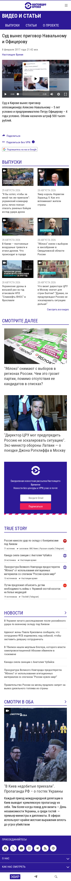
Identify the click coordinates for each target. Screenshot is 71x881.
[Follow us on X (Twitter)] (13, 848)
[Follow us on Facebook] (5, 848)
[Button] (11, 137)
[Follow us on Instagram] (29, 848)
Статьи (31, 25)
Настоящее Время (12, 54)
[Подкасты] (53, 848)
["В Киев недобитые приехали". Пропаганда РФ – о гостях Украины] (35, 745)
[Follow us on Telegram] (37, 848)
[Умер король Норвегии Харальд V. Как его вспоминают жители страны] (53, 177)
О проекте (51, 25)
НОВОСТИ (13, 613)
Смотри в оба (19, 702)
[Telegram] (35, 876)
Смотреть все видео (58, 309)
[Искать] (56, 876)
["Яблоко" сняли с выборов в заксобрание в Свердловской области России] (53, 226)
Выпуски (12, 25)
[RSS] (45, 848)
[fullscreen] (65, 94)
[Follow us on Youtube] (21, 848)
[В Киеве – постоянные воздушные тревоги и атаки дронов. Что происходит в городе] (17, 226)
